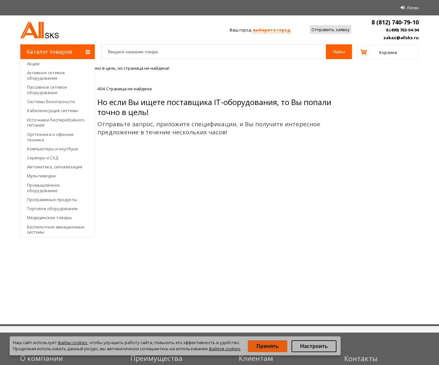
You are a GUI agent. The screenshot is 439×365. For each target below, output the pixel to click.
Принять (267, 346)
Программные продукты (52, 199)
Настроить (314, 346)
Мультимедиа (41, 176)
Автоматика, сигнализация (54, 167)
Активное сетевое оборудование (46, 75)
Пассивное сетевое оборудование (47, 89)
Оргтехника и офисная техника (50, 137)
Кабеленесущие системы (52, 110)
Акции (33, 64)
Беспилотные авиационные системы (56, 229)
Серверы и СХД (42, 158)
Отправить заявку (330, 29)
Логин (413, 8)
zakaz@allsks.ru (401, 37)
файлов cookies (224, 349)
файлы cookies (72, 342)
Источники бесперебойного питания (56, 122)
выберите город (272, 30)
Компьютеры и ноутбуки (52, 149)
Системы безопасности (51, 101)
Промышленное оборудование (43, 187)
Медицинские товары (49, 217)
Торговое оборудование (52, 208)
